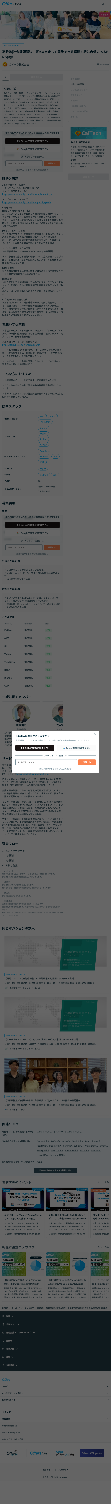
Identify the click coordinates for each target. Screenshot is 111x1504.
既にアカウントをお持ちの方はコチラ (55, 768)
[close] (95, 734)
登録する (87, 762)
